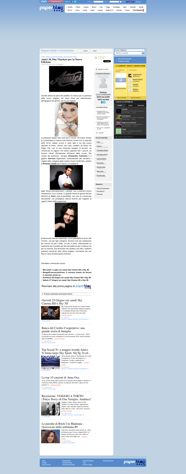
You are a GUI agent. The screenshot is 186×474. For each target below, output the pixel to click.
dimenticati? (138, 1)
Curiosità (133, 7)
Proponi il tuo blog (123, 61)
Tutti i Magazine (137, 10)
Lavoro (127, 10)
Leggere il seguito (66, 315)
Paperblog (52, 8)
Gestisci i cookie (87, 464)
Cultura (78, 7)
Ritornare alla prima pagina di (58, 286)
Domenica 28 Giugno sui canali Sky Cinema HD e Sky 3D (67, 278)
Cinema (86, 7)
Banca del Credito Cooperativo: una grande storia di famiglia (63, 329)
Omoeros (60, 64)
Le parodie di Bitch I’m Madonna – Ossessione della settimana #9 (63, 425)
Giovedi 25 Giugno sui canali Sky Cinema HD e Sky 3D (62, 301)
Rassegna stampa (88, 460)
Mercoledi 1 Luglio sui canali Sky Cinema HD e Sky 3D (66, 270)
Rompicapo (140, 105)
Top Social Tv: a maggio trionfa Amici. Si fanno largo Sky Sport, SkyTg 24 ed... (66, 351)
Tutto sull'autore (121, 98)
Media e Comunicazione (103, 188)
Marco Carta (100, 171)
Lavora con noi (46, 464)
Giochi (86, 51)
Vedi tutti (100, 133)
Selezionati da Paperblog (102, 57)
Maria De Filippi (101, 167)
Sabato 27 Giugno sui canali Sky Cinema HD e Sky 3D (65, 280)
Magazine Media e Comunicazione (57, 50)
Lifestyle (119, 10)
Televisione (100, 194)
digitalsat (135, 89)
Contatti (44, 462)
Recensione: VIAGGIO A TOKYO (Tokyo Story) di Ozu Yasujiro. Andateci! (66, 397)
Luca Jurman (100, 163)
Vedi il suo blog (103, 99)
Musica (94, 7)
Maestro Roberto (138, 79)
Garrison (99, 146)
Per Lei (70, 10)
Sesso (77, 10)
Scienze (100, 10)
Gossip (141, 7)
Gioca (134, 112)
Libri (101, 7)
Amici (98, 142)
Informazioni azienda (68, 464)
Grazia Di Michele (101, 158)
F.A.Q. (84, 462)
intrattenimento (137, 74)
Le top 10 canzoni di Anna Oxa (60, 377)
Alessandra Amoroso (102, 154)
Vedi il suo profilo (103, 97)
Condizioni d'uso (67, 462)
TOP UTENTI (133, 70)
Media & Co (109, 10)
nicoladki (135, 84)
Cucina (85, 10)
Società (70, 7)
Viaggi (108, 7)
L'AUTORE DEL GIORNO (119, 70)
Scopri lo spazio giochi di (125, 137)
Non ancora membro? (125, 59)
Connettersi (130, 1)
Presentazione (66, 460)
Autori (95, 51)
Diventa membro (135, 98)
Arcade (120, 105)
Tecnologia (116, 7)
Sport (124, 7)
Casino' (130, 105)
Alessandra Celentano (102, 150)
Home (43, 1)
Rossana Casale (101, 175)
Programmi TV (101, 191)
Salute (92, 10)
